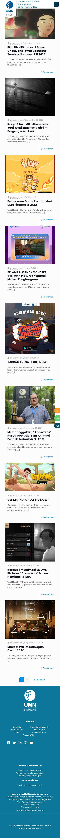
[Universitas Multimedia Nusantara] (9, 4)
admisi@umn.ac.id (33, 770)
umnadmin (15, 43)
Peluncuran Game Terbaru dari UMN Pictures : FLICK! (29, 203)
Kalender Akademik (39, 727)
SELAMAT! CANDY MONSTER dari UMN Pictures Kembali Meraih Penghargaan (26, 275)
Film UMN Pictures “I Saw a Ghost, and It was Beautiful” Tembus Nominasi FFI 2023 (27, 51)
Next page (39, 679)
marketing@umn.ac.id (33, 785)
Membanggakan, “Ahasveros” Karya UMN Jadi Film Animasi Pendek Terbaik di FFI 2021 (29, 435)
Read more (48, 72)
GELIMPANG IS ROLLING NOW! (27, 499)
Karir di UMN (39, 729)
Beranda (17, 727)
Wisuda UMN (28, 735)
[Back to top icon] (30, 819)
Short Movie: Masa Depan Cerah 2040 (25, 648)
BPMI (17, 732)
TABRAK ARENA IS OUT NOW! (27, 362)
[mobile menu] (56, 4)
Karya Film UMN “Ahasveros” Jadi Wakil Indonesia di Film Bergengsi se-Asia (28, 127)
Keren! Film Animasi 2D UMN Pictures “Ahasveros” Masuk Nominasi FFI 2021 (27, 573)
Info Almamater (39, 732)
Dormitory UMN (17, 729)
